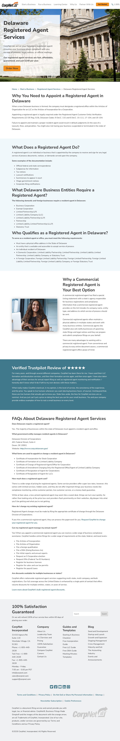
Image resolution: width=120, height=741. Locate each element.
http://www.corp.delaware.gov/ (34, 448)
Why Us (73, 4)
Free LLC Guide (69, 647)
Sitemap (99, 695)
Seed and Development (98, 631)
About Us (41, 631)
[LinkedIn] (64, 686)
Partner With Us (86, 4)
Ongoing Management (97, 640)
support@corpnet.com (21, 679)
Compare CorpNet (44, 650)
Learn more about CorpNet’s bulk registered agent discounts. (38, 589)
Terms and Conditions (26, 695)
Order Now (12, 68)
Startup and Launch (96, 634)
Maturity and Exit (95, 647)
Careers (40, 653)
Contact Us (42, 656)
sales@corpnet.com (20, 676)
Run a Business (44, 4)
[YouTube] (60, 686)
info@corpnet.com (19, 673)
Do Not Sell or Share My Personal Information (73, 695)
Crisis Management (96, 644)
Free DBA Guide (70, 650)
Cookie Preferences (73, 701)
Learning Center (60, 4)
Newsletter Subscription (51, 701)
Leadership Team (44, 634)
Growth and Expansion (97, 637)
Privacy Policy (44, 695)
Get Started (102, 4)
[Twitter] (51, 686)
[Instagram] (68, 686)
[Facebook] (55, 686)
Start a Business (29, 4)
